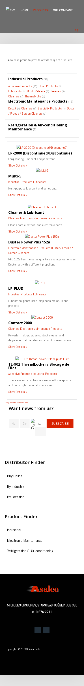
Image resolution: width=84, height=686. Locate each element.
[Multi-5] (42, 170)
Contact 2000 (20, 322)
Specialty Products (50, 108)
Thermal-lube (33, 96)
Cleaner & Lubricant (26, 212)
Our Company (63, 10)
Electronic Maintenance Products (37, 101)
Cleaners (13, 96)
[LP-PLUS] (42, 283)
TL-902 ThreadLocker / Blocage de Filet (38, 366)
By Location (15, 497)
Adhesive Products (20, 86)
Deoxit (12, 108)
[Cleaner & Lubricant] (42, 207)
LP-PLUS (15, 288)
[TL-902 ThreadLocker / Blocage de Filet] (42, 359)
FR (76, 31)
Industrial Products (25, 78)
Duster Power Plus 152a (29, 242)
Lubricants (15, 91)
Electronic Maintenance (25, 541)
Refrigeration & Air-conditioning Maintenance (37, 127)
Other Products (48, 86)
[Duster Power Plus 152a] (42, 236)
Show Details (16, 165)
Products (40, 10)
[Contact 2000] (42, 317)
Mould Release (36, 91)
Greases (55, 91)
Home (24, 10)
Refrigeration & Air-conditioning (30, 551)
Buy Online (14, 476)
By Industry (15, 487)
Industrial (14, 530)
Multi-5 (14, 176)
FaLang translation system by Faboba (16, 403)
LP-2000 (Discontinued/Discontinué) (40, 153)
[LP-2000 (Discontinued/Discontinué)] (42, 147)
